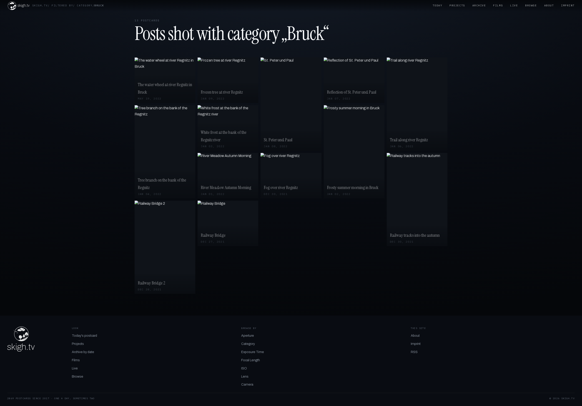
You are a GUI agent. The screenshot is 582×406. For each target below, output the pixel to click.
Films (498, 5)
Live (514, 5)
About (549, 5)
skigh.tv (40, 5)
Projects (457, 5)
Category (84, 5)
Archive (479, 5)
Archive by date (83, 352)
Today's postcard (84, 335)
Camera (247, 384)
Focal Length (250, 360)
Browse (531, 5)
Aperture (247, 335)
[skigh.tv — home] (18, 5)
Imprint (568, 5)
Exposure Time (252, 352)
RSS (414, 352)
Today (437, 5)
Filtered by (62, 5)
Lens (244, 376)
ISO (244, 368)
